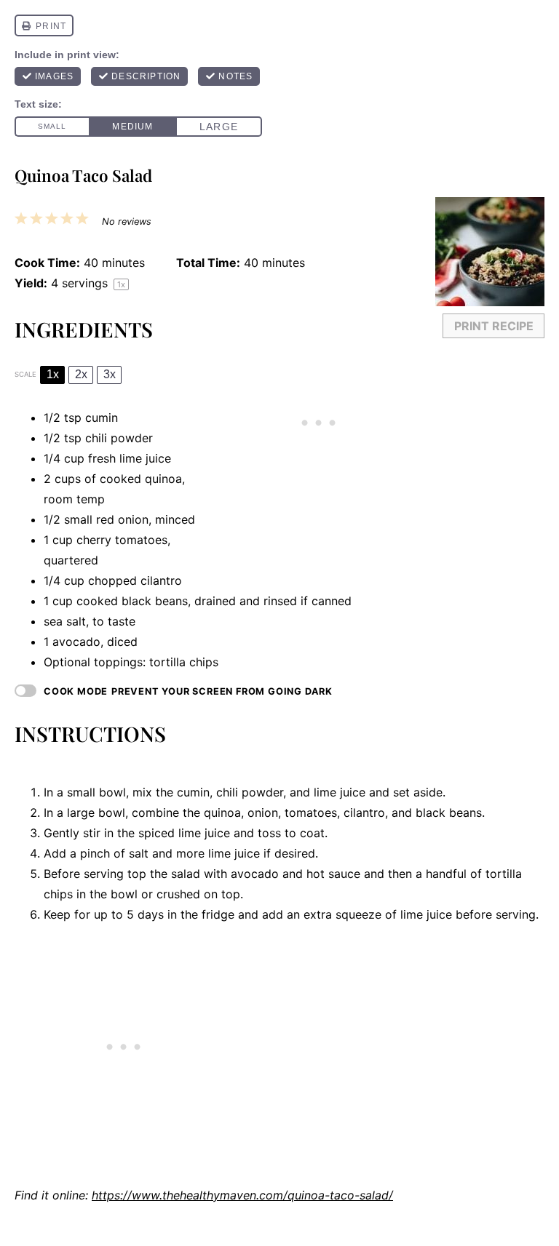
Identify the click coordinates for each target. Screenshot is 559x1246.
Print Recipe (494, 326)
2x (81, 374)
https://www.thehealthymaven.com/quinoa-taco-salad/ (242, 1195)
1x (53, 374)
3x (109, 374)
